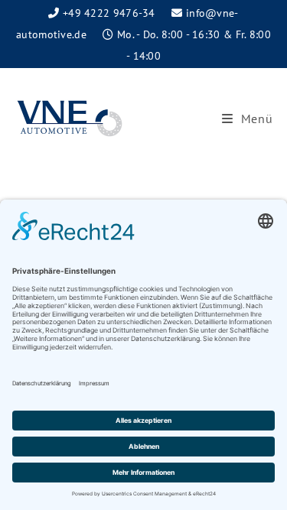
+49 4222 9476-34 (109, 13)
